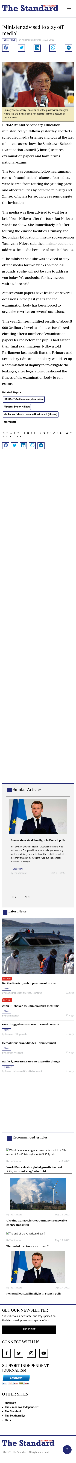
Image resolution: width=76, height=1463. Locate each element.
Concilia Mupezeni (33, 1071)
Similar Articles (27, 789)
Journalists (10, 422)
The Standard (13, 1411)
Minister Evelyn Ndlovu (17, 407)
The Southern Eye (15, 1415)
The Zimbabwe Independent (22, 1407)
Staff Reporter (12, 1016)
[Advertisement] (38, 622)
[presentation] (13, 898)
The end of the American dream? (27, 1246)
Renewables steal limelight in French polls (33, 1293)
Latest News (17, 911)
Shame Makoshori (13, 993)
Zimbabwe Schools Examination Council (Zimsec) (30, 414)
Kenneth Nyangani (14, 1053)
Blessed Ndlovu (12, 1071)
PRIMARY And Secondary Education (23, 399)
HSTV (8, 1420)
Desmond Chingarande (16, 1034)
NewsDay (10, 1403)
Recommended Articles (30, 1137)
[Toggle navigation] (69, 9)
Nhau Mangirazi (34, 993)
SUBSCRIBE (29, 1329)
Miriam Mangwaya (31, 40)
